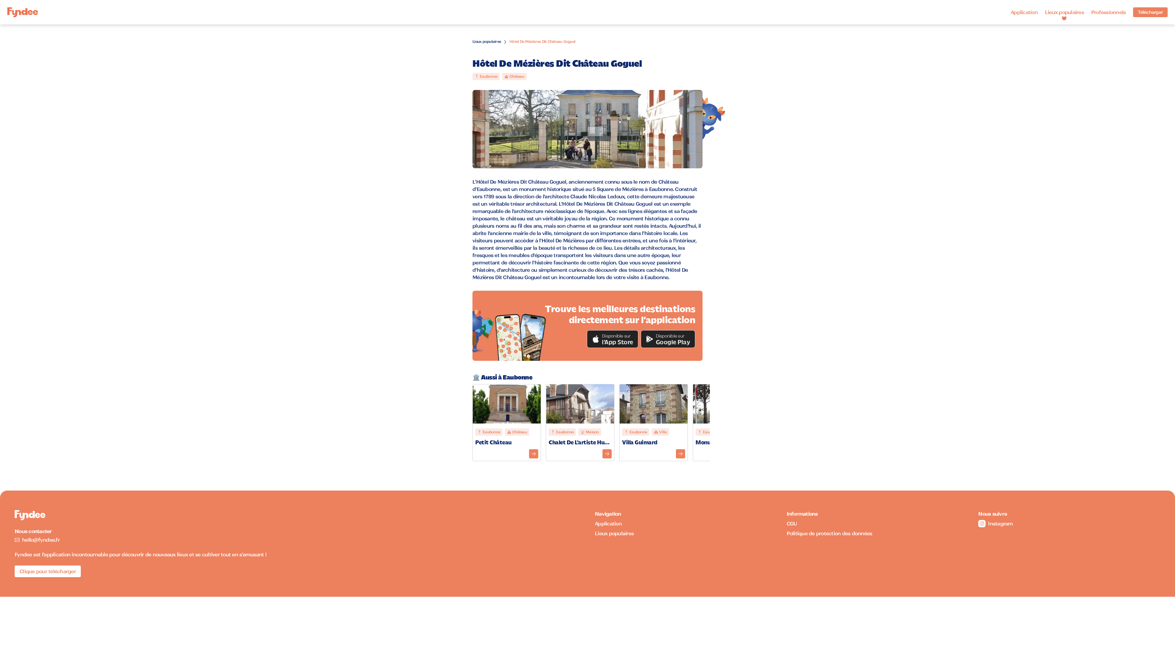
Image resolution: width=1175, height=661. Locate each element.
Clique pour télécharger (48, 571)
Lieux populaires (1064, 12)
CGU (792, 524)
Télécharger (1150, 12)
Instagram (1000, 524)
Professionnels (1108, 12)
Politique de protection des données (829, 533)
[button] (612, 339)
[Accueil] (22, 12)
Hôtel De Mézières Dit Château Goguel (542, 41)
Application (1024, 12)
